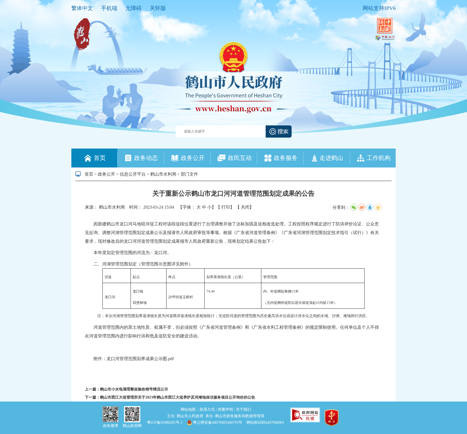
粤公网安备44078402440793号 (217, 422)
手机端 (109, 8)
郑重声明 (226, 409)
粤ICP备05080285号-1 (165, 422)
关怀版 (158, 8)
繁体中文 (82, 8)
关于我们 (243, 409)
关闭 (245, 207)
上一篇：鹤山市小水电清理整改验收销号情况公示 (126, 389)
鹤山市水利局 (163, 174)
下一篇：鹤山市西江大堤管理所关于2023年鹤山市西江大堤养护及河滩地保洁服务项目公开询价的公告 (170, 397)
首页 (89, 174)
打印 (225, 207)
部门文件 (189, 174)
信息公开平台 (133, 174)
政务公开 (106, 174)
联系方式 (208, 409)
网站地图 (189, 409)
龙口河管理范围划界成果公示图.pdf (140, 358)
